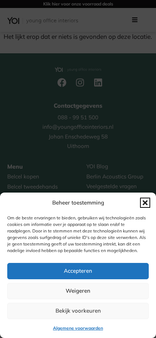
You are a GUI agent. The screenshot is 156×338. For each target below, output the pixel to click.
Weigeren (78, 290)
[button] (145, 202)
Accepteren (78, 270)
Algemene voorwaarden (78, 328)
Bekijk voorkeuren (78, 310)
